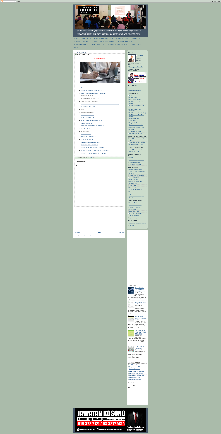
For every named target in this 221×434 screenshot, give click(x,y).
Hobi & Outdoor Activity (135, 90)
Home (99, 232)
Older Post (121, 232)
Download (131, 129)
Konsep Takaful (133, 97)
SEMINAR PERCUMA (86, 134)
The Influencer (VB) (134, 215)
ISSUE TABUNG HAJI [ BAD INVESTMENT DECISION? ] (140, 332)
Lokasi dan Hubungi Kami (135, 133)
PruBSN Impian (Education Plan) (137, 113)
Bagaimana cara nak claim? (136, 125)
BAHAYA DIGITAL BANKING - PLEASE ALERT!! (140, 318)
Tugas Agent (132, 185)
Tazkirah (131, 225)
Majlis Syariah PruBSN (135, 99)
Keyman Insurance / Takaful (136, 144)
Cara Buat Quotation (134, 207)
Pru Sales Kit (132, 187)
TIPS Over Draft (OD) (134, 162)
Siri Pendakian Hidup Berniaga (137, 142)
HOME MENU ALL (83, 54)
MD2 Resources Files (134, 377)
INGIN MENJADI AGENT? (122, 38)
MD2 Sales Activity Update (136, 373)
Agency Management (134, 217)
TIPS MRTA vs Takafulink (135, 164)
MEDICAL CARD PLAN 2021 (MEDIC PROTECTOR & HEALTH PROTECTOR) (100, 104)
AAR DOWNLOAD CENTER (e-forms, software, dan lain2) (140, 289)
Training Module (133, 203)
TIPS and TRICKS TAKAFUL (90, 41)
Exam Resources (133, 179)
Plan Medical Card (134, 118)
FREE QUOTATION (136, 44)
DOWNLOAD (77, 41)
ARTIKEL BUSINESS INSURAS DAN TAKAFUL (92, 120)
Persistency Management (135, 213)
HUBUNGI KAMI (135, 38)
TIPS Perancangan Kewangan (136, 160)
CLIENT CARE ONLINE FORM (125, 41)
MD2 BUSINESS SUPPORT (81, 44)
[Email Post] (93, 157)
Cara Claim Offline (134, 211)
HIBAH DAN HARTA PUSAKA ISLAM (103, 38)
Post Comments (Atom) (87, 235)
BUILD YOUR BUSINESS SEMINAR (89, 145)
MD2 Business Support (135, 379)
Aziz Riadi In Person (134, 88)
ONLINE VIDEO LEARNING (107, 41)
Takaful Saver (132, 120)
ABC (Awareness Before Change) (137, 223)
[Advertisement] (99, 219)
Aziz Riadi (140, 55)
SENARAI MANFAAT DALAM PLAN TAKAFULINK (93, 93)
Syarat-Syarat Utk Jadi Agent (136, 175)
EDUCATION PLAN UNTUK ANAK (89, 106)
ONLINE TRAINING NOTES (87, 117)
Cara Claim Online (133, 209)
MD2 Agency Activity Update (136, 371)
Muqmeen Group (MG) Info (136, 366)
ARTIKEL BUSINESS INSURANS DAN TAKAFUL (115, 44)
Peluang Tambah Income (135, 169)
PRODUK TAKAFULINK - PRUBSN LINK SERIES (92, 90)
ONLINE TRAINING (96, 44)
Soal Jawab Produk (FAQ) (135, 131)
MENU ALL (77, 47)
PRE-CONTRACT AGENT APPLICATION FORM (92, 125)
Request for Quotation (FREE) (136, 127)
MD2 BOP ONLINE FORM (87, 123)
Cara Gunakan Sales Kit (135, 205)
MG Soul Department (134, 369)
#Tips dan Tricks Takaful (135, 189)
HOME (76, 38)
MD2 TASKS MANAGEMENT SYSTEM (90, 142)
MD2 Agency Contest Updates (137, 375)
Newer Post (77, 232)
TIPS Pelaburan (133, 158)
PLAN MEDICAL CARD (86, 38)
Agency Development (134, 194)
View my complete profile (136, 67)
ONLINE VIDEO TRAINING (87, 115)
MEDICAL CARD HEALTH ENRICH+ (90, 101)
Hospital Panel (133, 123)
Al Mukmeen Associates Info (136, 364)
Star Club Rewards (134, 177)
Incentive (131, 191)
